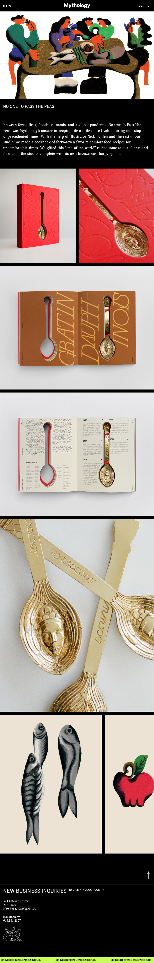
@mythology (11, 916)
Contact (145, 5)
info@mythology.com (60, 960)
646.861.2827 (12, 920)
